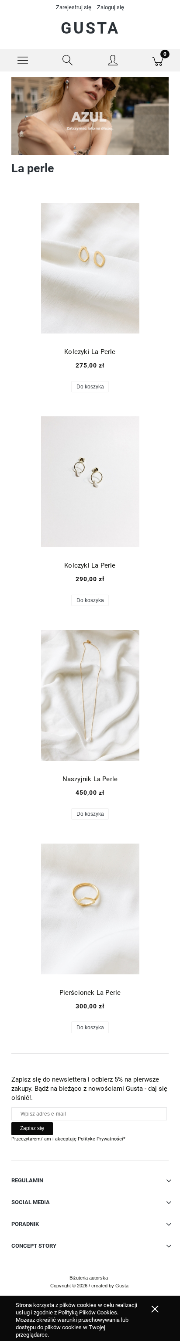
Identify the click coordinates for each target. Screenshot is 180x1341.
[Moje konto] (112, 62)
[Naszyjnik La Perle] (90, 695)
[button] (22, 60)
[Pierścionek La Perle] (90, 909)
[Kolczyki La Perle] (90, 268)
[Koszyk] (157, 60)
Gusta (90, 28)
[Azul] (90, 115)
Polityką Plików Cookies (87, 1312)
